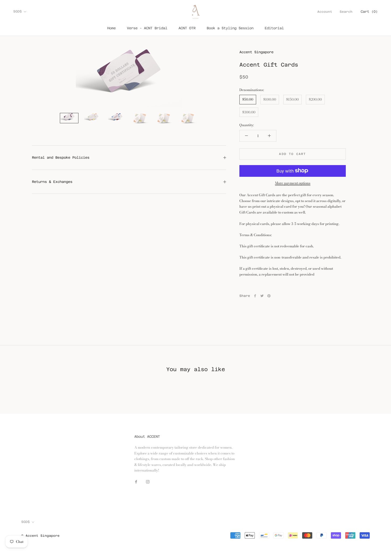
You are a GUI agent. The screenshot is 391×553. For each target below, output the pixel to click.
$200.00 (315, 99)
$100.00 (269, 99)
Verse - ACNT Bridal (147, 28)
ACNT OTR (187, 28)
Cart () (369, 12)
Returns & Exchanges (52, 182)
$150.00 (292, 99)
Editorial (274, 28)
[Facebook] (255, 295)
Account (324, 12)
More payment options (292, 182)
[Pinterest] (269, 295)
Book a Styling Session (230, 28)
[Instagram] (147, 481)
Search (346, 12)
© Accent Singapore (40, 536)
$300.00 (248, 111)
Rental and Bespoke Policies (60, 157)
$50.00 (247, 99)
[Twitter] (262, 295)
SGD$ (17, 11)
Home (111, 28)
